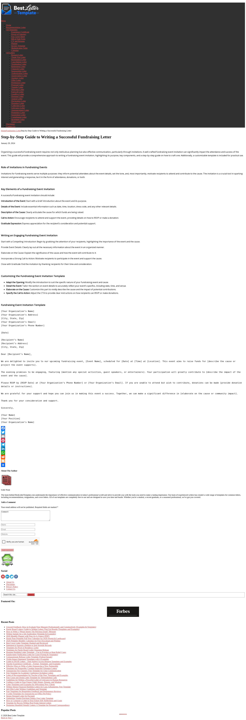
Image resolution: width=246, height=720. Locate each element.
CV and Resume (18, 41)
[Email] (123, 436)
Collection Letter (18, 106)
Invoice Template (18, 46)
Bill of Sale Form (18, 39)
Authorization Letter (19, 73)
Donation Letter (17, 103)
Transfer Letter (17, 87)
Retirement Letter (18, 66)
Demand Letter (17, 96)
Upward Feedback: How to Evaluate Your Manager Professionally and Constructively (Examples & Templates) (51, 627)
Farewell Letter (17, 92)
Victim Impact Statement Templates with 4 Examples (27, 659)
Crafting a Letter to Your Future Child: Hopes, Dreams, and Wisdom (33, 682)
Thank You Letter (18, 57)
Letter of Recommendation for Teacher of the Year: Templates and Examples (37, 675)
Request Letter (17, 55)
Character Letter (17, 69)
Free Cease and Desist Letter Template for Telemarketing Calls (31, 678)
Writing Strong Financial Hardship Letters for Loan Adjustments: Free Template (38, 687)
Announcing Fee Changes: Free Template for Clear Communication (33, 671)
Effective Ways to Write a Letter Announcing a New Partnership (32, 666)
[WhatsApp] (123, 453)
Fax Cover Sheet (18, 37)
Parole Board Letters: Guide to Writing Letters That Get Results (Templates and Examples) (42, 629)
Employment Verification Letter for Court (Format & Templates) (32, 655)
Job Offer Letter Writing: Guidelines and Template (26, 689)
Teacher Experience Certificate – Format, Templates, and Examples (33, 664)
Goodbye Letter (17, 94)
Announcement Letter (20, 110)
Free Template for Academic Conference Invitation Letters (29, 673)
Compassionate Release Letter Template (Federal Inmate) (29, 657)
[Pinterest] (123, 440)
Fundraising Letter (13, 131)
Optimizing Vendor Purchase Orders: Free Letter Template (29, 698)
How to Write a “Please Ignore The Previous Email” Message (31, 632)
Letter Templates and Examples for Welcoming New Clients (30, 684)
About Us (10, 582)
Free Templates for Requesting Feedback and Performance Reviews (33, 691)
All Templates (11, 30)
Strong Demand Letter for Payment (20, 696)
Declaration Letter (18, 101)
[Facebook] (123, 428)
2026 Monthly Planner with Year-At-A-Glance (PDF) (27, 636)
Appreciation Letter (19, 76)
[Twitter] (123, 432)
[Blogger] (123, 461)
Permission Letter (18, 83)
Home (8, 25)
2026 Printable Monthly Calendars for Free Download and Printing (33, 641)
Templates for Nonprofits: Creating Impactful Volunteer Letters (31, 668)
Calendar (15, 50)
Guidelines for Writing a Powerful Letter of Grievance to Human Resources (36, 680)
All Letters (10, 53)
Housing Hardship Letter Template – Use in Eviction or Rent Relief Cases (36, 652)
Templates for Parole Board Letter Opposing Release (27, 650)
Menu (3, 21)
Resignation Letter (18, 60)
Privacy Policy (12, 587)
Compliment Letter (19, 117)
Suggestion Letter (18, 115)
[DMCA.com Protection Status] (7, 566)
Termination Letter (18, 64)
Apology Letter (17, 78)
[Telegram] (123, 444)
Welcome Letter (17, 89)
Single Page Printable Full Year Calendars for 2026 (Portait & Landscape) (36, 638)
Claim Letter (16, 122)
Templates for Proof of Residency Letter (22, 648)
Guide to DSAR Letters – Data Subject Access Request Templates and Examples (39, 661)
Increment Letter (18, 119)
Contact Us (10, 126)
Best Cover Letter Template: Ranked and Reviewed (27, 643)
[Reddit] (123, 457)
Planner (14, 43)
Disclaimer (10, 124)
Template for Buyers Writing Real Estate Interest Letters (28, 703)
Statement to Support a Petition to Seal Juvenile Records (29, 645)
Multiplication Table (19, 48)
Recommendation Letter (16, 27)
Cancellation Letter (19, 62)
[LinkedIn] (123, 449)
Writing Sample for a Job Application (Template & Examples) (31, 634)
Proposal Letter (17, 85)
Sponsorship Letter (19, 71)
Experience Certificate (20, 32)
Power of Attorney (18, 34)
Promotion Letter (18, 112)
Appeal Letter (16, 99)
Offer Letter (16, 80)
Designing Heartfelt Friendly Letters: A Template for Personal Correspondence (38, 705)
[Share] (123, 465)
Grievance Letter (18, 108)
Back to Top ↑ (7, 718)
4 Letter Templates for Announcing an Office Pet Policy (28, 694)
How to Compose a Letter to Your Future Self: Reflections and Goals (34, 701)
